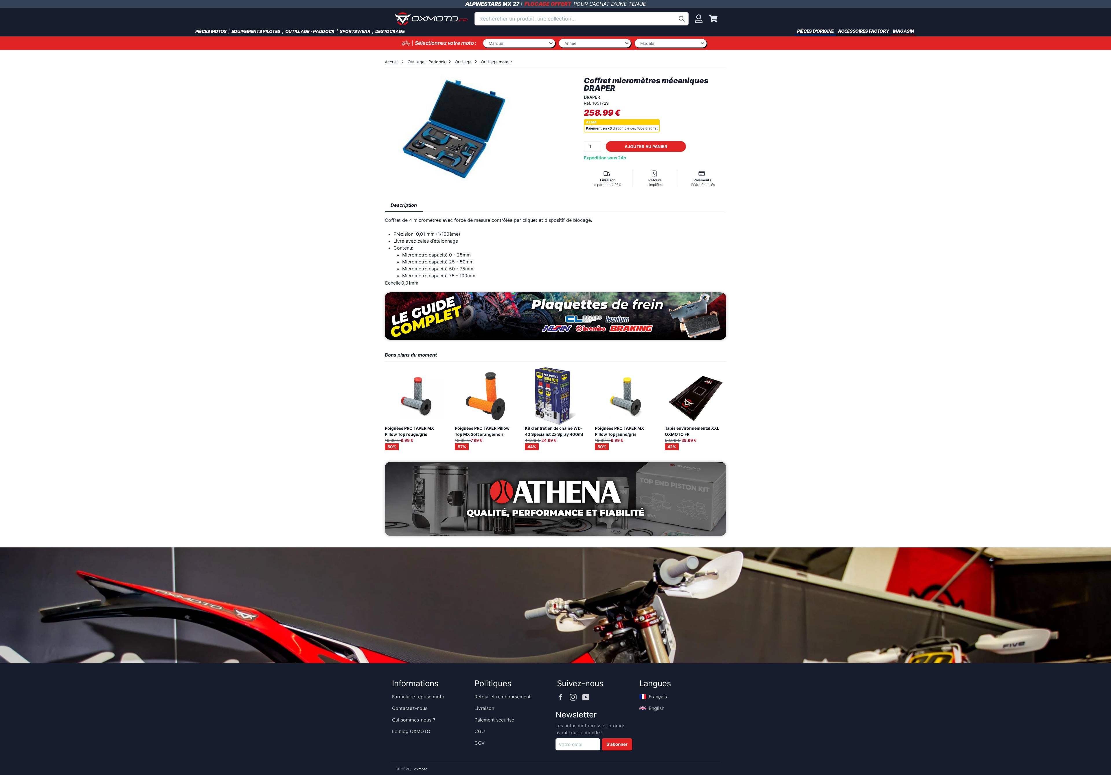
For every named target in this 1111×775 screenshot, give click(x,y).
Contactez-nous (409, 708)
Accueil (391, 61)
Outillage (463, 61)
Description (404, 205)
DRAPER (592, 97)
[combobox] (581, 18)
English (656, 708)
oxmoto (421, 769)
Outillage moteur (496, 61)
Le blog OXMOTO (411, 731)
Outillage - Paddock (427, 61)
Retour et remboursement (502, 697)
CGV (479, 743)
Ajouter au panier (646, 146)
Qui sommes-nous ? (413, 720)
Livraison (484, 708)
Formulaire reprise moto (418, 697)
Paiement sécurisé (494, 720)
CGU (479, 731)
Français (658, 697)
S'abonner (617, 744)
